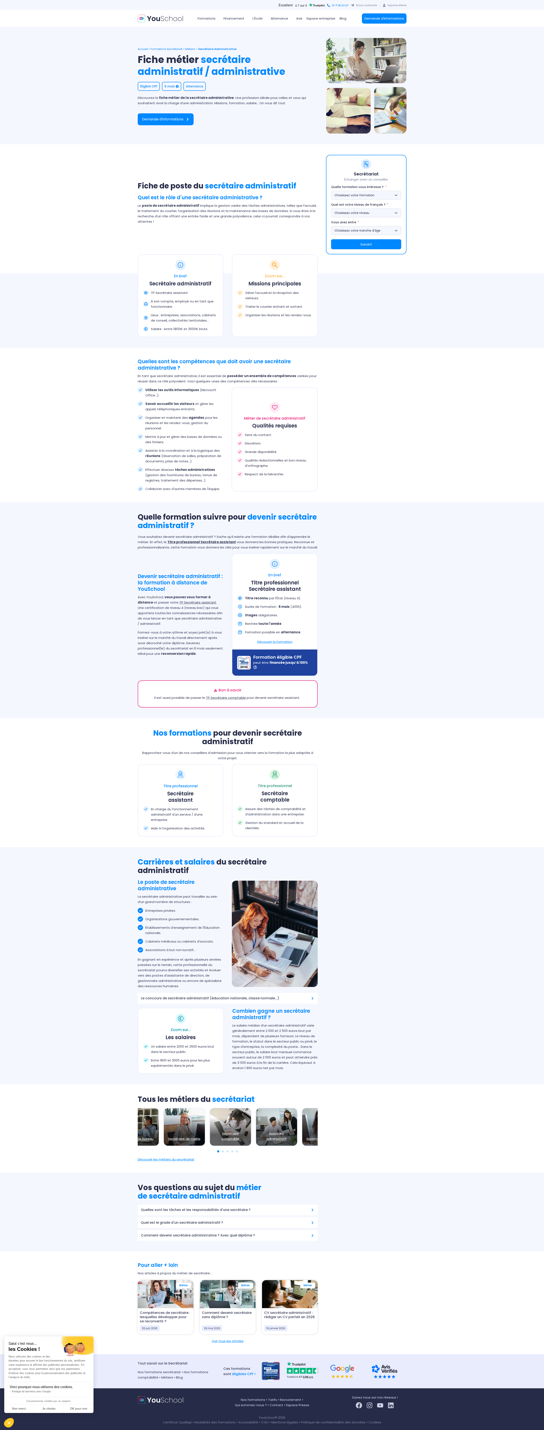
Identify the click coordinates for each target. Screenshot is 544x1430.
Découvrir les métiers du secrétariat (166, 1159)
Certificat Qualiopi (178, 1422)
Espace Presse (297, 1405)
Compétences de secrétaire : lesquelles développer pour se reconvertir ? (165, 1317)
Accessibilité (248, 1422)
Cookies (374, 1422)
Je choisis (48, 1408)
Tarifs (272, 1399)
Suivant (366, 244)
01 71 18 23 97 (340, 5)
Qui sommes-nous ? (251, 1405)
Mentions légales (284, 1422)
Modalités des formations (215, 1422)
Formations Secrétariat (166, 49)
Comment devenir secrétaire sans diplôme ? (227, 1314)
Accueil (143, 49)
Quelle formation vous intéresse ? (357, 187)
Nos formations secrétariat (159, 1372)
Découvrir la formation (274, 642)
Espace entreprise (321, 18)
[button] (9, 1423)
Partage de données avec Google (31, 1391)
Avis (299, 18)
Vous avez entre (343, 222)
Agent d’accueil (158, 1139)
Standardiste (296, 1139)
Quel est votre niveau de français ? (358, 204)
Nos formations (253, 1399)
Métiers (190, 49)
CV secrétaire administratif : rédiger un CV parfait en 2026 (289, 1314)
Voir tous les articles (228, 1341)
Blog (343, 18)
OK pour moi (78, 1408)
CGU (264, 1422)
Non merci (19, 1408)
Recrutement (290, 1399)
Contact (276, 1405)
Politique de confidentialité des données (333, 1422)
